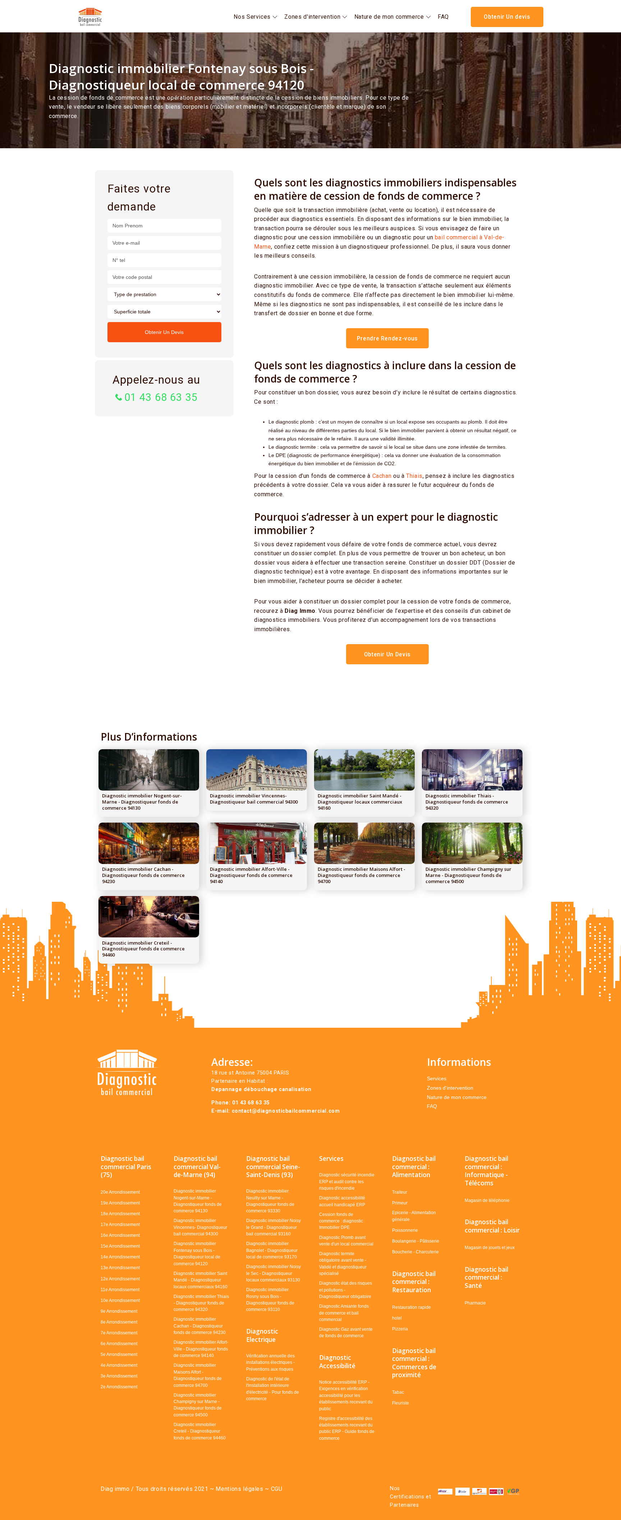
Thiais (414, 475)
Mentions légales (238, 1488)
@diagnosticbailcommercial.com (296, 1111)
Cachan (382, 475)
